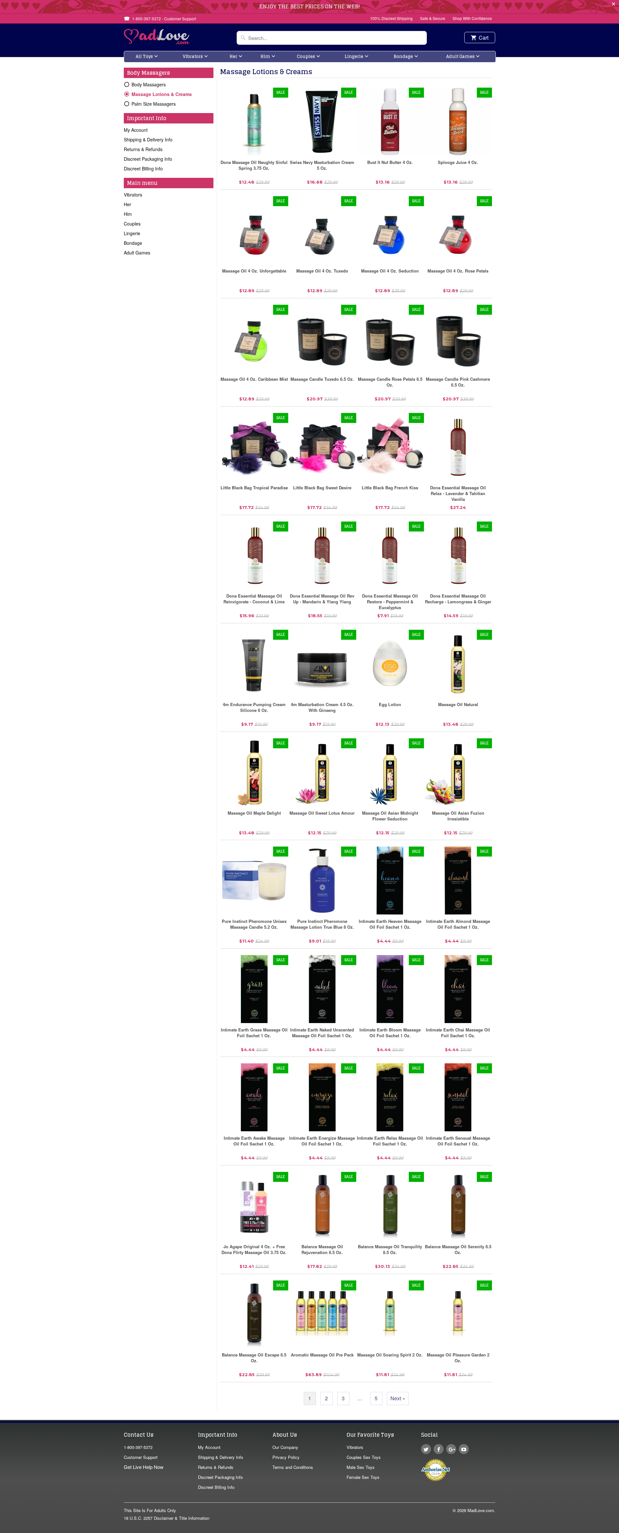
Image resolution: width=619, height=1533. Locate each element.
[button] (618, 1529)
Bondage (403, 56)
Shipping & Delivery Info (148, 139)
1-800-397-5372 (138, 1447)
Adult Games (460, 56)
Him (265, 56)
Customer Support (141, 1457)
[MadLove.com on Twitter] (426, 1449)
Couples (306, 56)
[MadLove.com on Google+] (451, 1449)
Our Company (285, 1447)
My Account (136, 130)
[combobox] (332, 38)
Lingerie (354, 56)
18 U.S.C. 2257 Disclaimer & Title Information (166, 1518)
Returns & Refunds (143, 149)
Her (233, 56)
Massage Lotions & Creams (162, 94)
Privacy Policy (286, 1457)
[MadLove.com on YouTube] (464, 1449)
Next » (397, 1398)
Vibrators (193, 56)
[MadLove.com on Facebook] (439, 1449)
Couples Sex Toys (364, 1457)
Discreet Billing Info (143, 168)
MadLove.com (480, 1510)
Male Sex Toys (361, 1467)
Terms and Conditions (292, 1467)
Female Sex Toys (363, 1477)
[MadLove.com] (157, 42)
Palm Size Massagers (154, 104)
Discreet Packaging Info (148, 159)
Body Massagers (149, 84)
